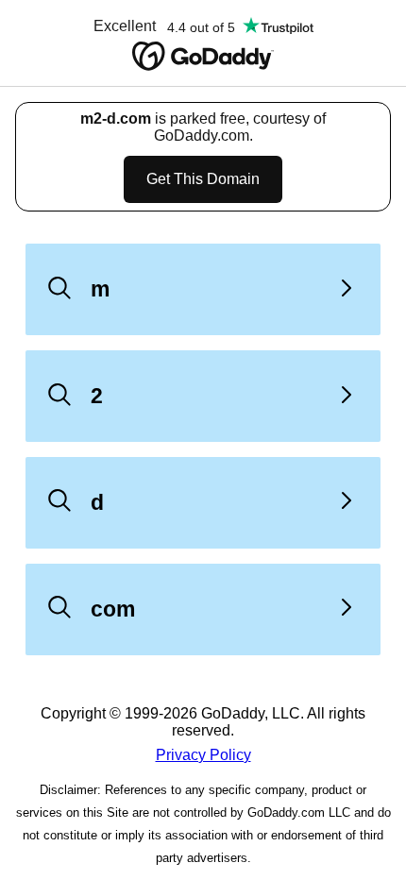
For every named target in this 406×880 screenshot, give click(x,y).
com (113, 609)
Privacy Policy (203, 755)
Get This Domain (203, 179)
